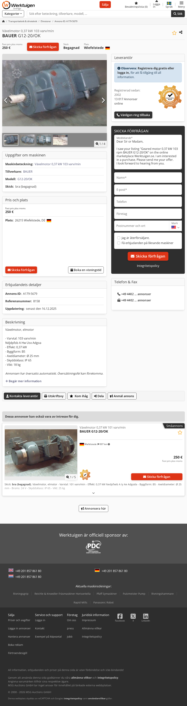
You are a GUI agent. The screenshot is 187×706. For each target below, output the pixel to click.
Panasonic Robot (103, 602)
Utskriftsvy (55, 396)
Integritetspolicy (148, 266)
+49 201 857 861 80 (28, 571)
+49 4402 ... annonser (136, 294)
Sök (179, 14)
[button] (181, 4)
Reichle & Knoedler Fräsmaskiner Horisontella (63, 593)
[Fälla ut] (93, 493)
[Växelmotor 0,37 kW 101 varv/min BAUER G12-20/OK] (41, 453)
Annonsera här (95, 509)
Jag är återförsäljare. (136, 238)
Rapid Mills (80, 602)
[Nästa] (103, 100)
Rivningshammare (162, 593)
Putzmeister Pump (134, 593)
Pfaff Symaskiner (107, 593)
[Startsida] (3, 21)
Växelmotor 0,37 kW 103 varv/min (58, 164)
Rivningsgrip (20, 593)
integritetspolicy (73, 698)
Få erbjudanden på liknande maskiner (147, 243)
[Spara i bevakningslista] (174, 32)
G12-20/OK (25, 179)
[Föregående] (6, 100)
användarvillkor (97, 698)
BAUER (28, 172)
